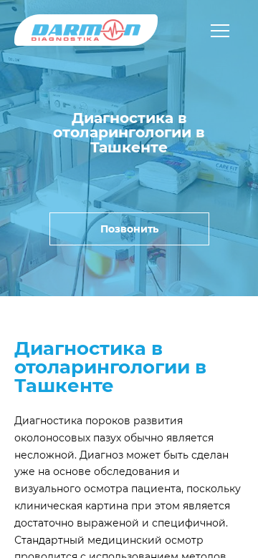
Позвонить (129, 228)
